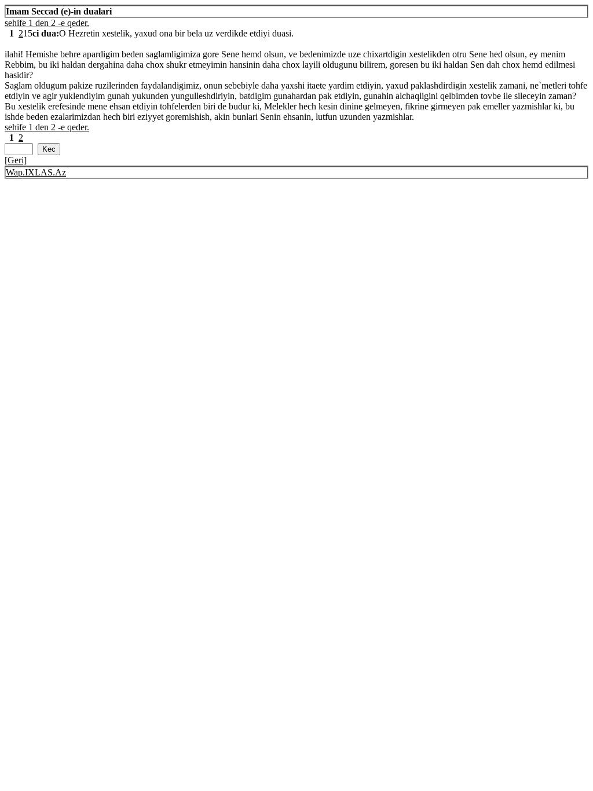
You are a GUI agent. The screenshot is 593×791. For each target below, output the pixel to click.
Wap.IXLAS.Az (36, 172)
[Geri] (16, 160)
